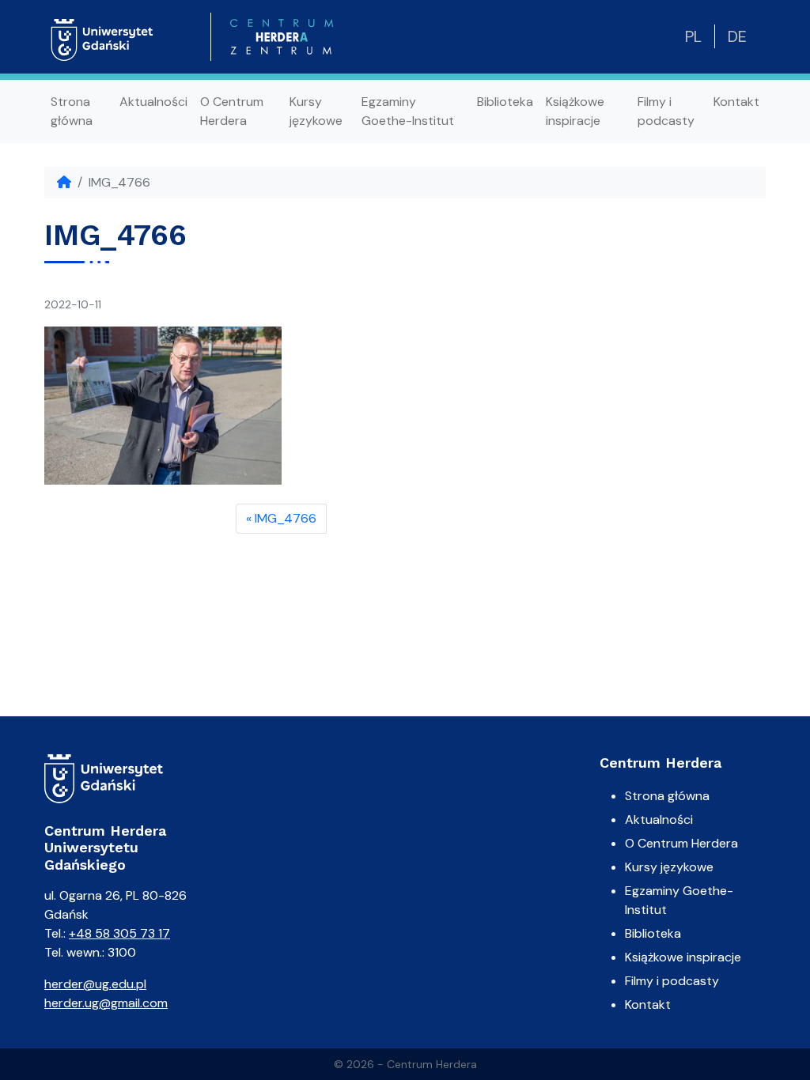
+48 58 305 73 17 (119, 933)
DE (737, 36)
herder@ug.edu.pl (95, 984)
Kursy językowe (316, 111)
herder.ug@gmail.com (106, 1003)
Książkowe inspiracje (575, 111)
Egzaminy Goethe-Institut (407, 111)
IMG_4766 (285, 518)
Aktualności (153, 101)
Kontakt (736, 101)
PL (693, 36)
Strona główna (72, 111)
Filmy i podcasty (666, 111)
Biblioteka (505, 101)
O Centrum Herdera (231, 111)
